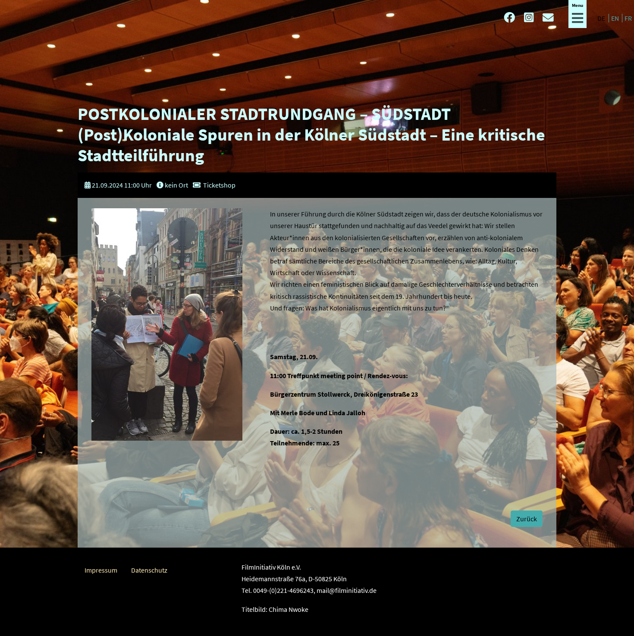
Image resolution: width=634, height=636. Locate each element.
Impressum (101, 570)
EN (615, 18)
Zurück (526, 518)
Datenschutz (149, 570)
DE (601, 18)
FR (628, 18)
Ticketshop (219, 185)
